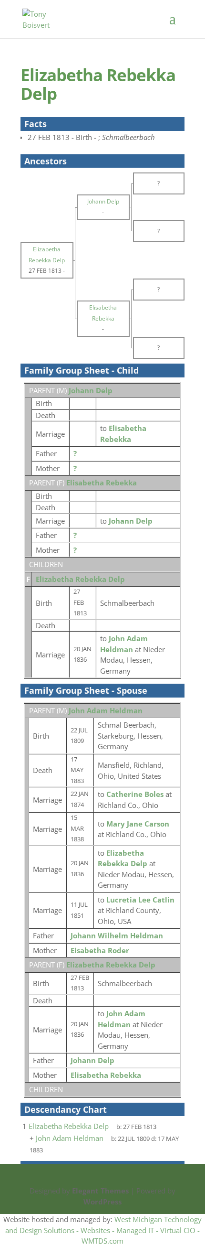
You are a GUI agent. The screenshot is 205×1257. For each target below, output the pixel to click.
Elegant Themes (100, 1190)
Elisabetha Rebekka (101, 482)
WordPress (102, 1201)
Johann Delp (91, 390)
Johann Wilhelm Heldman (117, 935)
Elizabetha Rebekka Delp (80, 579)
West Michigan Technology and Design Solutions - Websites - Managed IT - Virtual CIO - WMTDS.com (103, 1230)
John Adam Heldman (106, 710)
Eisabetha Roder (100, 950)
